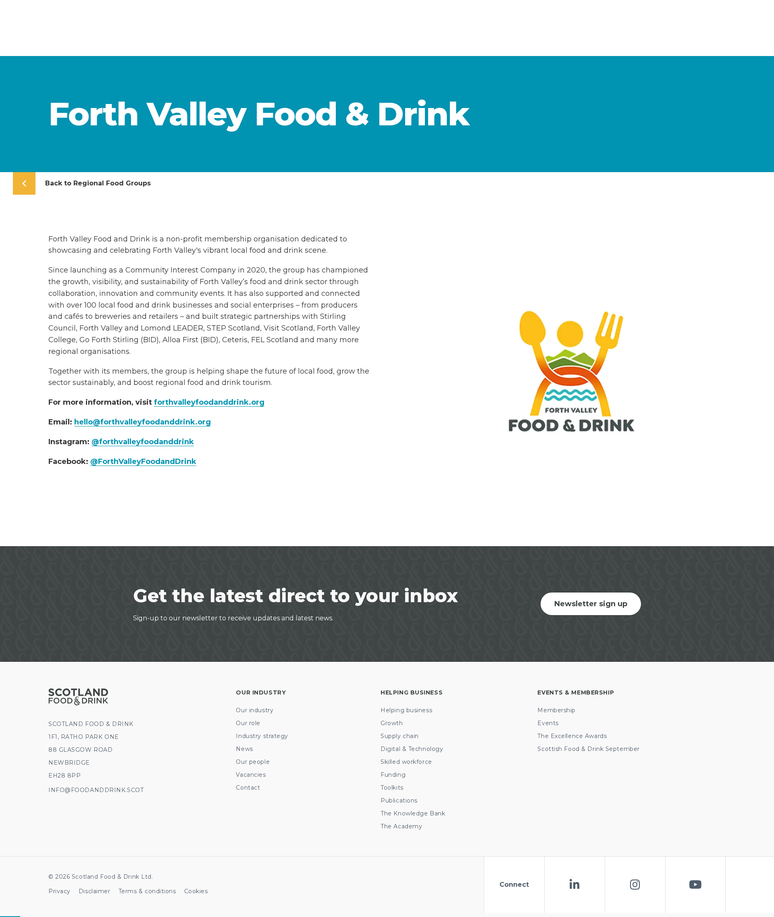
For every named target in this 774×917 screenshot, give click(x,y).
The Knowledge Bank (413, 813)
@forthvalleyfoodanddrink (143, 441)
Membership (556, 710)
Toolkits (392, 787)
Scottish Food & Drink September (588, 749)
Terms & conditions (147, 891)
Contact (248, 787)
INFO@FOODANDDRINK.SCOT (96, 790)
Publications (399, 800)
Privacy (59, 891)
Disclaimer (94, 891)
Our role (248, 723)
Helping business (406, 710)
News (244, 749)
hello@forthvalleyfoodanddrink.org (142, 422)
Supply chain (400, 736)
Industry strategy (262, 736)
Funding (393, 774)
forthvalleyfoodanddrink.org (209, 402)
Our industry (254, 710)
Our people (253, 761)
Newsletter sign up (590, 603)
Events (547, 723)
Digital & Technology (412, 749)
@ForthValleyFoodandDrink (143, 461)
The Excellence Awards (572, 736)
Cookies (196, 891)
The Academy (401, 826)
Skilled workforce (406, 761)
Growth (392, 723)
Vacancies (251, 774)
